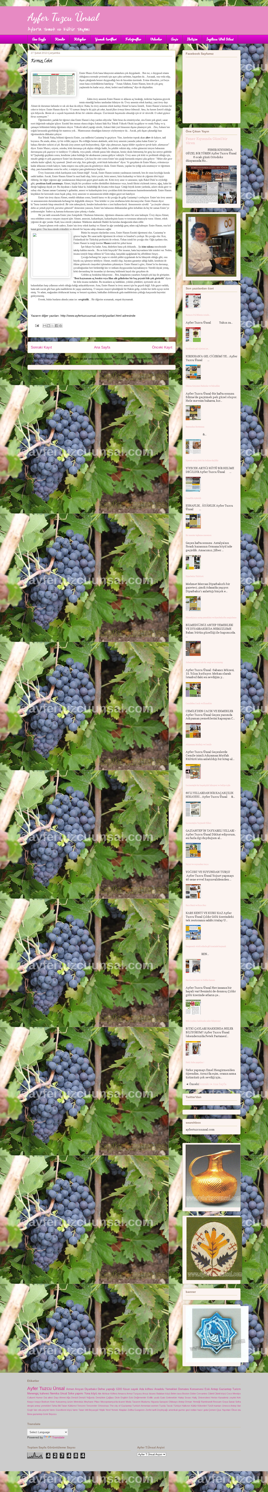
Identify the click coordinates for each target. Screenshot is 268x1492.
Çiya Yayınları (223, 1410)
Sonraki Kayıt (41, 347)
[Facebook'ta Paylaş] (56, 326)
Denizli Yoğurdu (87, 1397)
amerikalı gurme (177, 1410)
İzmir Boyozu (50, 1414)
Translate (58, 1437)
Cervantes (202, 1393)
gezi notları (191, 1410)
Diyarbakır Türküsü (195, 576)
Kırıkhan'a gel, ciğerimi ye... (197, 348)
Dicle (117, 1397)
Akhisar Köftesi (109, 1393)
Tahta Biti (56, 1405)
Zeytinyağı (162, 1410)
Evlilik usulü (153, 1397)
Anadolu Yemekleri (165, 1389)
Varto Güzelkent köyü (61, 1410)
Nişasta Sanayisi (159, 1401)
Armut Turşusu (134, 1393)
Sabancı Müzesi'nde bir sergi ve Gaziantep (204, 662)
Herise (214, 1397)
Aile (99, 1393)
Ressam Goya (220, 1401)
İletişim (192, 39)
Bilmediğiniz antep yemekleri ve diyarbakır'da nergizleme (211, 617)
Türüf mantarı (214, 1405)
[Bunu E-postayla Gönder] (45, 326)
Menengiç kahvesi (38, 1393)
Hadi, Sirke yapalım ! (195, 1062)
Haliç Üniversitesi (201, 1397)
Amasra (122, 1393)
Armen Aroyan (75, 1389)
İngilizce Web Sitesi (219, 39)
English (124, 1397)
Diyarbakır (91, 1389)
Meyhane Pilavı (92, 1401)
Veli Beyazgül (91, 1410)
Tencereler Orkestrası (97, 1405)
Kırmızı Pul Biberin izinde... (198, 315)
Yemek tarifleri (105, 39)
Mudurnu (145, 1401)
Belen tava (176, 1393)
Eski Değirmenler (137, 1397)
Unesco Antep (229, 1405)
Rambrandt (206, 1401)
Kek (239, 1397)
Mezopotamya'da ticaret (112, 1401)
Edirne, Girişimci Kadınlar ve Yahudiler (203, 386)
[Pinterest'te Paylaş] (60, 326)
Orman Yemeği (192, 1401)
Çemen (212, 1410)
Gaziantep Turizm (230, 1389)
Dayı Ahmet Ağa (62, 1397)
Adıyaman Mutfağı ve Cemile (198, 744)
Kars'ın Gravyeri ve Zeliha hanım (200, 980)
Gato (162, 1397)
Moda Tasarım (133, 1401)
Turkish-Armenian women (145, 1405)
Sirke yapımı (75, 1393)
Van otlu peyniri (41, 1410)
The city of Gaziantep (121, 1405)
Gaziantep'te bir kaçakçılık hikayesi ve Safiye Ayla (208, 785)
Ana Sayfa (39, 39)
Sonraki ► (206, 1084)
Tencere (81, 1405)
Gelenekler (171, 1397)
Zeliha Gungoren (136, 1410)
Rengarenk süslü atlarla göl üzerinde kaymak (206, 946)
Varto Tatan (78, 1410)
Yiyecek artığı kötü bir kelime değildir (202, 460)
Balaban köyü (163, 1393)
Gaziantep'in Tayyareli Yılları (198, 823)
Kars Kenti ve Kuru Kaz (196, 905)
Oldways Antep (176, 1401)
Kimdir (60, 39)
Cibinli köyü (220, 1393)
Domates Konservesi (191, 1389)
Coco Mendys (234, 1393)
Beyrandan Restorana (195, 427)
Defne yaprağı (106, 1389)
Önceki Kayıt (162, 347)
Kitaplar (80, 39)
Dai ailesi (48, 1397)
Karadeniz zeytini (227, 1397)
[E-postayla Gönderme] (37, 325)
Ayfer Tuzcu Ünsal (62, 17)
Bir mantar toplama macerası (198, 535)
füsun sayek (130, 1389)
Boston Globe (189, 1393)
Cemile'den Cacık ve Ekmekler (199, 703)
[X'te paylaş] (52, 326)
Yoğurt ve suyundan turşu (197, 864)
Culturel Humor (35, 1397)
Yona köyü (90, 1393)
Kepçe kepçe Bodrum (38, 1401)
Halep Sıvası (184, 1397)
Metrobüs (78, 1401)
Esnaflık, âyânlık (193, 498)
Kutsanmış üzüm (64, 1401)
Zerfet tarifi (151, 1410)
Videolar (156, 39)
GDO (119, 1389)
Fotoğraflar (133, 39)
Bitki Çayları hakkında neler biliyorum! (203, 1021)
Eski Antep (211, 1389)
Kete (52, 1401)
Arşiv (174, 39)
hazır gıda (202, 1410)
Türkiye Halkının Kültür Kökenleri (190, 1405)
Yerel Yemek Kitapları (116, 1410)
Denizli (74, 1397)
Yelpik (102, 1410)
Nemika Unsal (58, 1393)
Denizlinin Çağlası (105, 1397)
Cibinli (211, 1393)
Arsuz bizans (149, 1393)
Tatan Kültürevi (68, 1405)
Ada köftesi (146, 1389)
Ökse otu (236, 1410)
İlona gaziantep (35, 1414)
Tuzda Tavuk (166, 1405)
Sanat (231, 1401)
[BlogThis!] (48, 326)
